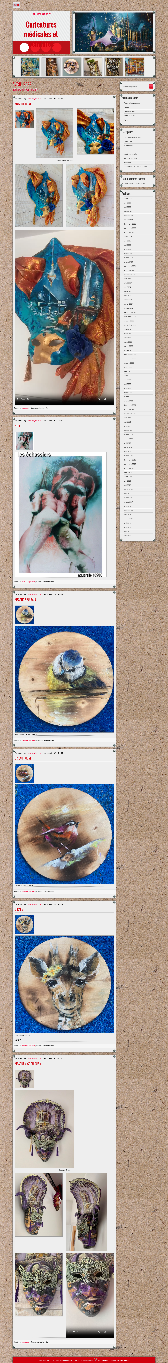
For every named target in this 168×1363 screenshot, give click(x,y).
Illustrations (128, 146)
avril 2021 (127, 426)
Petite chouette (129, 116)
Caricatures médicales (132, 137)
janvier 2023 (128, 350)
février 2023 (128, 346)
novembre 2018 (130, 464)
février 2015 (128, 519)
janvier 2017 (128, 502)
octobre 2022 (129, 363)
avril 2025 (127, 249)
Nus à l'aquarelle (28, 582)
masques (25, 408)
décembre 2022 (130, 355)
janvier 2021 (128, 439)
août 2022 (128, 371)
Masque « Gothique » (28, 1063)
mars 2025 (128, 253)
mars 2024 (128, 300)
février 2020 (128, 447)
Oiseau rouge (23, 758)
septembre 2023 (130, 325)
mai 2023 (127, 333)
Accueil (16, 5)
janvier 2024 (128, 308)
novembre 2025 (130, 228)
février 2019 (128, 456)
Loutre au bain (129, 111)
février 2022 (128, 397)
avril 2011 (127, 536)
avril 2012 (127, 532)
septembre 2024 (130, 275)
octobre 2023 (129, 321)
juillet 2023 (128, 329)
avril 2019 (127, 451)
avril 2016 (127, 506)
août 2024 (128, 279)
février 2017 (128, 498)
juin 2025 (127, 241)
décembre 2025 (130, 224)
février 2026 (128, 215)
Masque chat (23, 104)
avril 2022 (127, 388)
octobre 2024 (129, 270)
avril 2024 (127, 296)
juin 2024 (127, 287)
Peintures (127, 162)
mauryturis (34, 99)
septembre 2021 (130, 414)
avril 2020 (127, 443)
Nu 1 (17, 426)
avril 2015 (127, 515)
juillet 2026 (128, 199)
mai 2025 (127, 245)
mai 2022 (127, 384)
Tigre (126, 120)
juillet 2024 (128, 283)
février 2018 (128, 489)
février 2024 (128, 304)
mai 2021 (127, 422)
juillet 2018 (128, 477)
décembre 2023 (130, 312)
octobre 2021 (129, 409)
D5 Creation (103, 1360)
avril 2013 (127, 527)
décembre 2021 (130, 405)
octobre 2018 (129, 468)
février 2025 (128, 258)
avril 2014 (127, 523)
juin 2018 (127, 481)
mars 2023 (128, 342)
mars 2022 (128, 392)
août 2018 (128, 472)
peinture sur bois (28, 740)
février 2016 (128, 510)
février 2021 (128, 435)
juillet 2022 (128, 376)
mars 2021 (128, 430)
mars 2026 (128, 211)
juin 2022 (127, 380)
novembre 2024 (130, 266)
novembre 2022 (130, 359)
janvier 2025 (128, 262)
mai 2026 (127, 207)
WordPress (124, 1360)
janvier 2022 (128, 401)
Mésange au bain (25, 599)
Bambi (126, 107)
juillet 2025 (128, 237)
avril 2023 (127, 338)
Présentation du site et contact (135, 167)
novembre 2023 (130, 317)
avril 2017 (127, 494)
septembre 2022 (130, 367)
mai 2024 (127, 291)
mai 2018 (127, 485)
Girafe (19, 909)
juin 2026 (127, 203)
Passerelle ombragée (132, 103)
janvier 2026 (128, 220)
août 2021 (128, 418)
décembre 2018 (130, 460)
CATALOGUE (129, 141)
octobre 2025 (129, 232)
